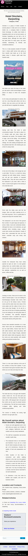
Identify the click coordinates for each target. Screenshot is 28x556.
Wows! (2, 6)
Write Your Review (9, 528)
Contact (20, 6)
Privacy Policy (21, 546)
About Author (12, 546)
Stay (7, 6)
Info (11, 6)
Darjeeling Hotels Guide (10, 510)
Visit (15, 6)
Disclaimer (14, 549)
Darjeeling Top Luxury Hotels (18, 502)
